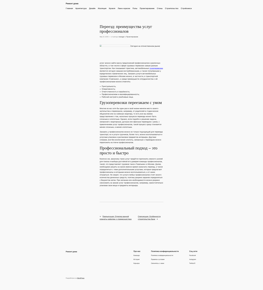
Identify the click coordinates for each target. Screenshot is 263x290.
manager (122, 37)
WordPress (80, 278)
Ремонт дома (72, 3)
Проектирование (132, 37)
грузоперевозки (156, 68)
